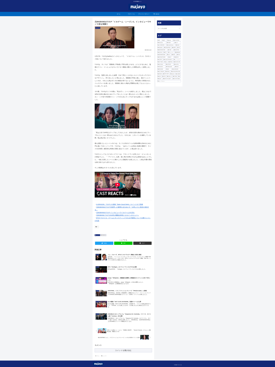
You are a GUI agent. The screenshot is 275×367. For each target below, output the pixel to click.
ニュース (98, 235)
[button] (179, 28)
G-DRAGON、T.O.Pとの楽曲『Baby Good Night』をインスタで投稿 (119, 204)
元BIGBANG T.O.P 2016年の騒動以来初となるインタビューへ (117, 215)
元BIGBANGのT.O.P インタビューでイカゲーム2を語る (115, 212)
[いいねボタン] (96, 227)
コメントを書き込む (123, 350)
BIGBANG (104, 235)
